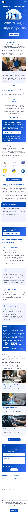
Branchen (16, 475)
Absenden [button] (14, 469)
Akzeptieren (14, 510)
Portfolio (4, 478)
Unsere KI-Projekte (7, 140)
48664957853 (10, 451)
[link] (14, 381)
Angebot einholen (14, 34)
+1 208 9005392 (13, 449)
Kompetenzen (5, 477)
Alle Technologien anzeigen (14, 179)
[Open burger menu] (25, 2)
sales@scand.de (12, 447)
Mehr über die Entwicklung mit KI (12, 132)
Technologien (17, 477)
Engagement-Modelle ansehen (11, 233)
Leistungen (4, 475)
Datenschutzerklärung (15, 466)
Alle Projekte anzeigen (14, 439)
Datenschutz (4, 498)
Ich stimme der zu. (12, 466)
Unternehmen (17, 478)
